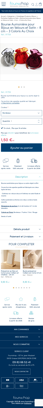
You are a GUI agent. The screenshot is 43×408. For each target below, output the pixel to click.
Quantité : (7, 121)
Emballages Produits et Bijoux (26, 16)
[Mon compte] (36, 4)
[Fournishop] (20, 4)
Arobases (28, 403)
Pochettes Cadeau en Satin (10, 18)
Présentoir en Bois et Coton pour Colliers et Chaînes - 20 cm (10, 273)
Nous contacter (21, 371)
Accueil (3, 16)
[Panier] (40, 4)
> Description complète (10, 103)
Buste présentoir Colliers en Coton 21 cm (32, 272)
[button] (39, 122)
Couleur (4, 107)
